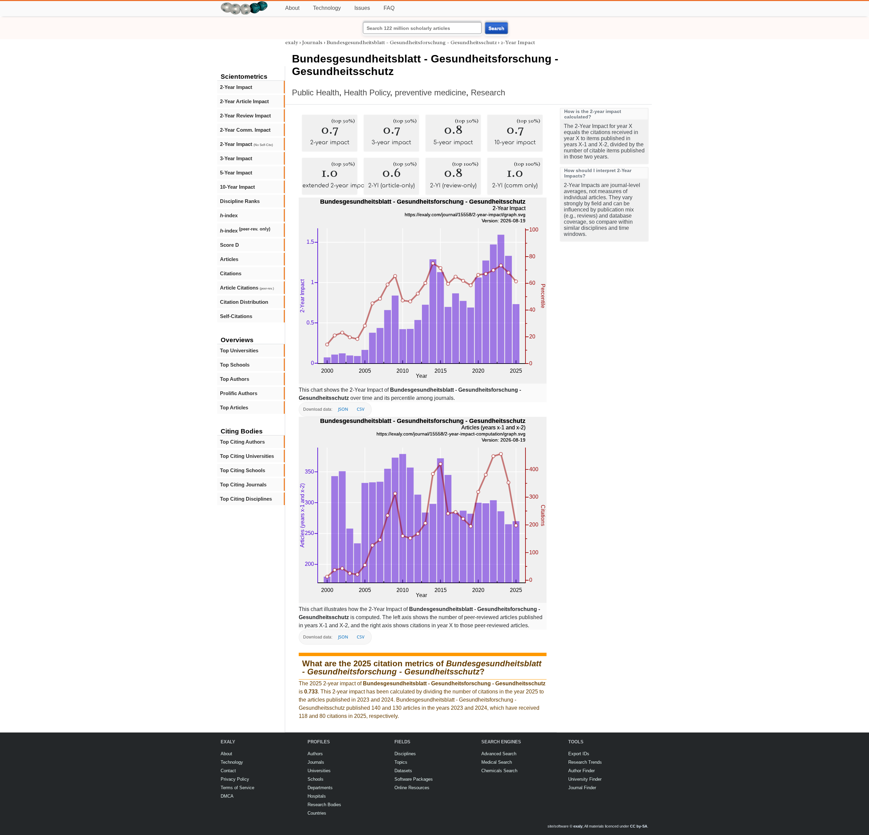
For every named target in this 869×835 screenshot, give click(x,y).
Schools (315, 779)
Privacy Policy (235, 779)
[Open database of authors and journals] (244, 4)
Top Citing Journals (243, 484)
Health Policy (367, 92)
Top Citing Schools (242, 470)
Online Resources (411, 787)
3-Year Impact (236, 158)
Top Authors (234, 379)
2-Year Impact (236, 87)
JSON (343, 409)
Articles (229, 259)
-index (229, 215)
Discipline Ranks (240, 201)
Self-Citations (236, 316)
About (292, 8)
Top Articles (234, 407)
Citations (230, 273)
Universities (319, 770)
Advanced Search (498, 753)
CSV (360, 409)
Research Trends (585, 762)
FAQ (389, 8)
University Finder (585, 779)
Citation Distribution (244, 302)
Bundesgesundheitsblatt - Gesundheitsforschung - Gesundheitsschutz (412, 42)
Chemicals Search (499, 770)
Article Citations (247, 288)
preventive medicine (430, 92)
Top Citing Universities (247, 456)
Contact (228, 770)
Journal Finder (582, 787)
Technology (327, 8)
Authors (315, 753)
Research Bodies (324, 804)
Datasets (403, 770)
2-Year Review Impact (245, 115)
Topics (400, 762)
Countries (317, 813)
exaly (291, 42)
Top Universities (239, 350)
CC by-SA (638, 826)
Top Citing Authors (242, 442)
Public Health (315, 92)
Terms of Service (237, 787)
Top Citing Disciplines (246, 499)
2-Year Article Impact (244, 101)
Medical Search (496, 762)
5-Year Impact (236, 172)
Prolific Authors (238, 393)
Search (496, 28)
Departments (320, 787)
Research (488, 92)
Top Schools (234, 365)
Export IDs (578, 753)
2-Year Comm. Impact (245, 130)
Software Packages (413, 779)
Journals (312, 42)
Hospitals (317, 796)
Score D (229, 245)
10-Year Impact (237, 187)
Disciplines (405, 753)
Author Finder (581, 770)
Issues (362, 8)
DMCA (227, 796)
